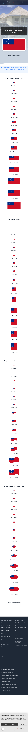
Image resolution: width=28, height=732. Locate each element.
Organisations (4, 656)
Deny (5, 724)
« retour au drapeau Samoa (14, 55)
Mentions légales (19, 638)
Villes (2, 650)
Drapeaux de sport (5, 662)
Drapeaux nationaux (7, 620)
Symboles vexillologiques (21, 623)
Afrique (2, 623)
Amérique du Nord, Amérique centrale (5, 626)
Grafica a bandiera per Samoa (8, 678)
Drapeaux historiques (6, 659)
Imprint (11, 730)
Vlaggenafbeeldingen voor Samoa (9, 687)
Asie (2, 633)
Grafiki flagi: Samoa (5, 681)
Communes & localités (6, 653)
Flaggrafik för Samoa (6, 690)
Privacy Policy (15, 730)
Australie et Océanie (6, 636)
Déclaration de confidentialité (18, 641)
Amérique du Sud (5, 630)
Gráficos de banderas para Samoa (9, 675)
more (22, 724)
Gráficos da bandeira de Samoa (8, 684)
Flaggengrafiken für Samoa (7, 669)
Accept (14, 724)
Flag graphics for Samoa (7, 672)
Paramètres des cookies (21, 645)
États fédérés (4, 647)
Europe (2, 639)
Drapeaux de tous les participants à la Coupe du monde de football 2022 (20, 628)
